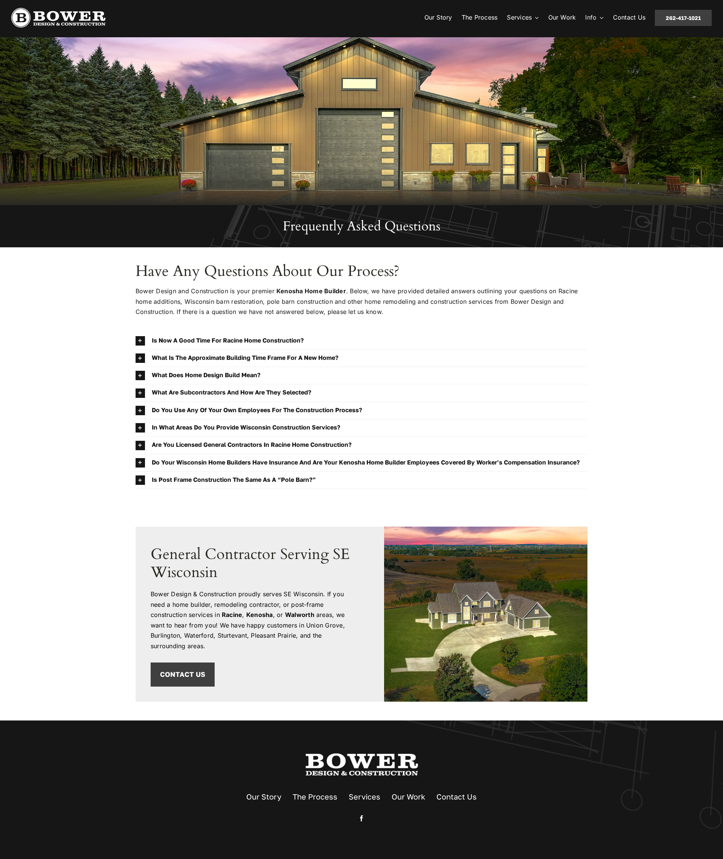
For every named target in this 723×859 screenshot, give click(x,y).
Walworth (299, 614)
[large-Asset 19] (58, 11)
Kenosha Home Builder (311, 291)
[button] (361, 340)
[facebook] (361, 818)
